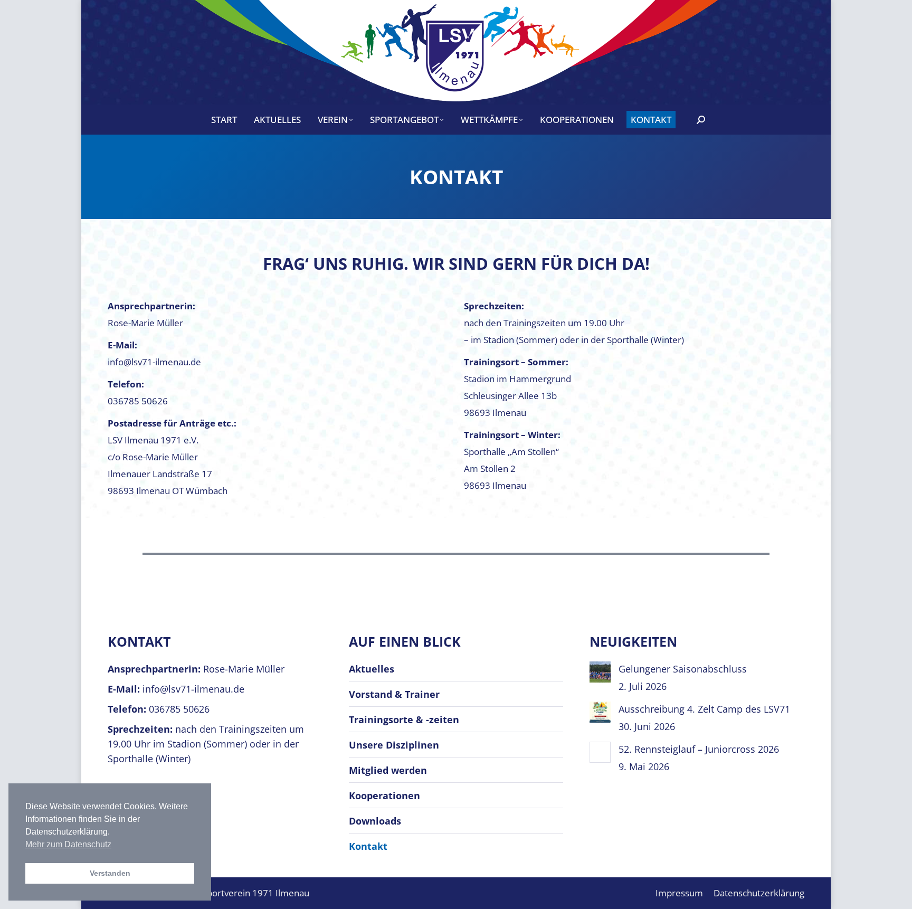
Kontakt (368, 846)
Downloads (375, 821)
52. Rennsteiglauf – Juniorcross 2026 (699, 749)
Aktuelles (371, 668)
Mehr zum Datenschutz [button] (68, 844)
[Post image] (600, 672)
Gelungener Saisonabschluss (683, 668)
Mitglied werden (388, 770)
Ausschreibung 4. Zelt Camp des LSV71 (704, 709)
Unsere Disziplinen (394, 744)
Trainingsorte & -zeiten (404, 719)
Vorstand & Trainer (394, 694)
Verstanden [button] (110, 873)
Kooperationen (384, 795)
